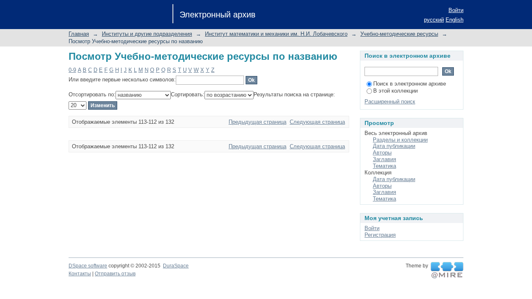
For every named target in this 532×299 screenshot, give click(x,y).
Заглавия (384, 159)
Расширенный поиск (390, 101)
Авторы (382, 153)
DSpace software (88, 266)
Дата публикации (394, 146)
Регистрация (380, 235)
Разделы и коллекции (400, 140)
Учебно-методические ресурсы (399, 34)
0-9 (72, 70)
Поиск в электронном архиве (409, 84)
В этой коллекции (395, 91)
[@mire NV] (447, 270)
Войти (455, 10)
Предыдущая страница (257, 122)
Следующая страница (317, 122)
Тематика (384, 166)
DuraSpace (176, 266)
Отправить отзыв (115, 274)
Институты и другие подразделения (147, 34)
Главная (79, 34)
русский (434, 20)
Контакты (80, 274)
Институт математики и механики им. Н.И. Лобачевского (276, 34)
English (454, 20)
